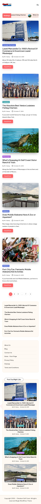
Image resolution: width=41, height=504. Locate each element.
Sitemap (7, 364)
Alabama (6, 211)
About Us (7, 345)
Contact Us (8, 353)
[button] (30, 294)
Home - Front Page (10, 356)
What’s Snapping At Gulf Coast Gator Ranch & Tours (19, 161)
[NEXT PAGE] (30, 294)
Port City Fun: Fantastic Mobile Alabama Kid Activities (16, 270)
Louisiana (6, 102)
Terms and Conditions (11, 367)
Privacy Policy (9, 360)
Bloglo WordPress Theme (24, 501)
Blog (5, 349)
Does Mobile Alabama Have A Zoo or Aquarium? (19, 216)
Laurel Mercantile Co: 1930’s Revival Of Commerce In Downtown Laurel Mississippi (20, 50)
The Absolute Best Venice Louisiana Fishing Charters (18, 106)
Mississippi (6, 156)
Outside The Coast (9, 45)
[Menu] (38, 4)
